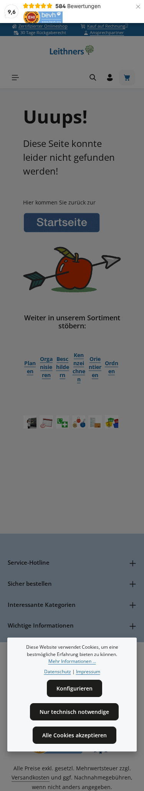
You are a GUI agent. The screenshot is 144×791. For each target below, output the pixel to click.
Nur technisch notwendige (74, 711)
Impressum (88, 671)
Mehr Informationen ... (72, 661)
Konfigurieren (74, 688)
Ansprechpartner (107, 32)
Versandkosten (31, 777)
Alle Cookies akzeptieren (74, 735)
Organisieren (46, 367)
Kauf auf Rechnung (107, 26)
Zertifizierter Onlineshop (43, 26)
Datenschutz (57, 671)
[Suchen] (93, 77)
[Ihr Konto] (110, 77)
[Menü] (15, 77)
